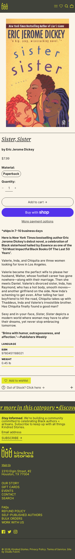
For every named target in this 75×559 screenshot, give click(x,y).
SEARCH (8, 498)
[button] (66, 6)
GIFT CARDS (11, 487)
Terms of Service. (57, 549)
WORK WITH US (13, 522)
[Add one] (15, 188)
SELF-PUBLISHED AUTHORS (22, 515)
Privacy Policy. (38, 549)
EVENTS (7, 491)
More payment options (37, 221)
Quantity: (8, 181)
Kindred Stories (19, 549)
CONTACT (9, 494)
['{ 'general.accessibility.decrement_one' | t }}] (2, 188)
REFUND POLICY (13, 511)
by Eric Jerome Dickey (18, 149)
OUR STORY (10, 483)
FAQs (5, 507)
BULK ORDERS (12, 518)
